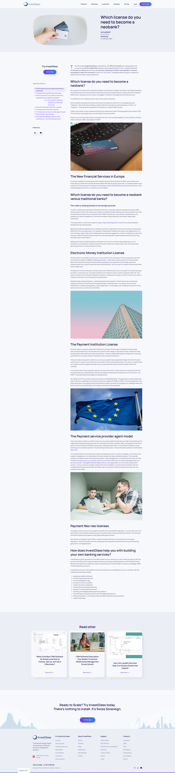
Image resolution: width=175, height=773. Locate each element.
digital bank (88, 231)
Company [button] (117, 4)
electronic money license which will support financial (109, 258)
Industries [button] (94, 4)
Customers (105, 4)
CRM (125, 743)
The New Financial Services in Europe (48, 93)
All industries (59, 743)
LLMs (102, 759)
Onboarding (127, 753)
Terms (103, 756)
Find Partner (105, 743)
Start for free (145, 4)
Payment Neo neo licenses (45, 114)
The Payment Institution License (47, 110)
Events (80, 756)
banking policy (75, 448)
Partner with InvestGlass (109, 747)
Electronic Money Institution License (48, 107)
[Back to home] (32, 4)
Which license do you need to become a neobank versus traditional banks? (49, 96)
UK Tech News (106, 72)
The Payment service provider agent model (50, 112)
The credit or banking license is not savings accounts (55, 102)
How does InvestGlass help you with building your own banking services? (48, 118)
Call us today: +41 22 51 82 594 (44, 765)
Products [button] (84, 4)
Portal (125, 759)
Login (135, 4)
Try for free (49, 72)
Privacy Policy (105, 753)
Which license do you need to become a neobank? (50, 89)
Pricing (126, 4)
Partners (104, 750)
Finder (121, 68)
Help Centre (105, 740)
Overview (126, 740)
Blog (79, 747)
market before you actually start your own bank (94, 461)
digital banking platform (111, 223)
